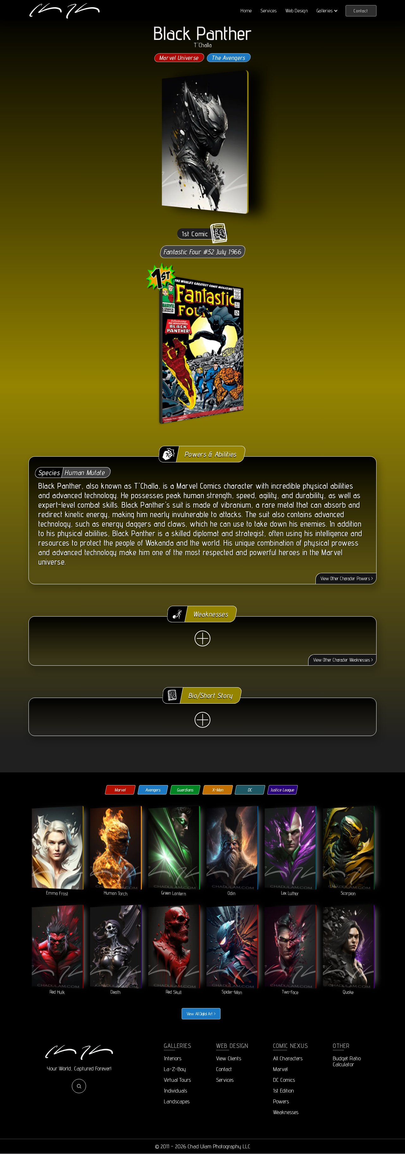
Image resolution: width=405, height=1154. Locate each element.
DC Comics (284, 1080)
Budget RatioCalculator (347, 1061)
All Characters (287, 1058)
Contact (361, 10)
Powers (281, 1101)
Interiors (172, 1058)
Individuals (175, 1090)
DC (249, 789)
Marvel (120, 789)
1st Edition (283, 1090)
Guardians (185, 789)
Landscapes (177, 1101)
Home (246, 11)
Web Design (296, 11)
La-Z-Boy (175, 1069)
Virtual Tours (177, 1080)
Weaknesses (285, 1112)
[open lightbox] (203, 142)
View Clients (228, 1058)
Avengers (153, 789)
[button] (327, 11)
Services (268, 11)
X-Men (218, 789)
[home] (64, 10)
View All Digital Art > (201, 1013)
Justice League (282, 789)
